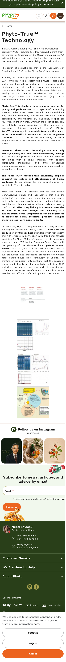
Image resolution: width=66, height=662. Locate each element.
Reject (33, 643)
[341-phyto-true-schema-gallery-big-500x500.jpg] (33, 402)
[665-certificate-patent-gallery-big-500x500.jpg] (33, 301)
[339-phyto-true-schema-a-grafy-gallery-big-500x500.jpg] (33, 335)
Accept (33, 653)
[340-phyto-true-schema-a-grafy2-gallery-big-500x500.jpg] (33, 368)
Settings (33, 633)
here (36, 623)
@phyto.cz (33, 433)
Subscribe (11, 507)
